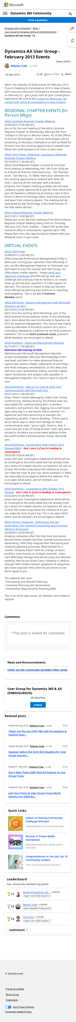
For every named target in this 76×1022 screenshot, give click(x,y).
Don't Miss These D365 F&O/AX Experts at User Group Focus (37, 774)
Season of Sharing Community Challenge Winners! (44, 819)
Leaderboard (17, 929)
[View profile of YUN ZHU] (18, 919)
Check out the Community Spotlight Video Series (37, 670)
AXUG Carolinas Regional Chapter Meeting (30, 121)
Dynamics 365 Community (30, 13)
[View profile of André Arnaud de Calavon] (18, 894)
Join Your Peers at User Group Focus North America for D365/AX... (34, 794)
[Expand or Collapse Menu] (5, 13)
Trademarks (12, 999)
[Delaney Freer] (7, 65)
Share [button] (56, 74)
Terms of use (12, 994)
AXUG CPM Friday (15, 251)
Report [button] (68, 74)
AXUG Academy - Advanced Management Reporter (34, 343)
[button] (70, 14)
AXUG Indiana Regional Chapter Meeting (29, 212)
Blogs (35, 28)
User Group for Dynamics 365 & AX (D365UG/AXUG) (30, 32)
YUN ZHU (28, 917)
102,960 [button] (40, 917)
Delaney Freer (19, 65)
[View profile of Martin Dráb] (18, 906)
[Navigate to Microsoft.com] (13, 5)
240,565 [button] (43, 904)
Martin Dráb (30, 904)
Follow (38, 705)
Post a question (38, 20)
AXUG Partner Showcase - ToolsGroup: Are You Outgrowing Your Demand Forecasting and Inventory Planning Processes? (36, 525)
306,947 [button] (56, 892)
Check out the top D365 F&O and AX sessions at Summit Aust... (37, 733)
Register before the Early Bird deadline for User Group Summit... (37, 753)
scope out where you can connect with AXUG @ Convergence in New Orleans (36, 100)
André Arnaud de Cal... (36, 892)
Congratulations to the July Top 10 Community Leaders (47, 858)
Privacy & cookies (15, 988)
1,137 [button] (33, 66)
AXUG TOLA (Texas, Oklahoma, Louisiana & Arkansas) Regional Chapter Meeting (36, 156)
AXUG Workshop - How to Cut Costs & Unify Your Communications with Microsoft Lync (33, 388)
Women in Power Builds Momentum (40, 838)
